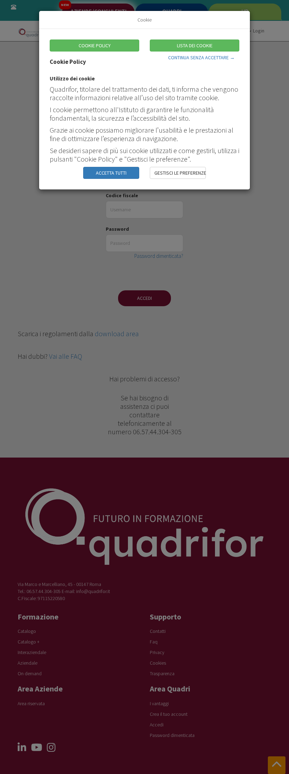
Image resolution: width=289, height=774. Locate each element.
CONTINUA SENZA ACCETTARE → (201, 57)
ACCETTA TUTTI (111, 173)
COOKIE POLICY (95, 45)
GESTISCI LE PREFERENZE (180, 173)
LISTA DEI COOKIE (195, 45)
